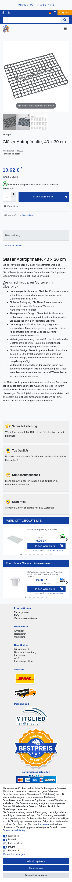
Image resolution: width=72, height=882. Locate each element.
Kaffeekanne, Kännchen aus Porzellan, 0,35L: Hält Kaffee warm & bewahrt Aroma (45, 574)
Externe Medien (16, 843)
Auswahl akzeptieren (36, 875)
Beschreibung (12, 235)
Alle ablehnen (36, 868)
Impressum (20, 655)
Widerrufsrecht (21, 649)
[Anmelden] (3, 12)
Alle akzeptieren (36, 861)
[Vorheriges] (5, 76)
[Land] (50, 12)
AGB (16, 658)
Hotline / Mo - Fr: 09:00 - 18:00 (37, 5)
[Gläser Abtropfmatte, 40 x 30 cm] (11, 122)
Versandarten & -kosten (26, 618)
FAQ (16, 615)
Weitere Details (13, 245)
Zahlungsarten (21, 612)
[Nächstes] (66, 76)
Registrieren (20, 633)
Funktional (13, 850)
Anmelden (19, 630)
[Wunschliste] (55, 12)
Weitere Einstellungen (14, 854)
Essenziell (13, 835)
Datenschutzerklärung (25, 652)
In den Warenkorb (43, 196)
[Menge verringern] (13, 199)
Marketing (13, 839)
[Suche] (64, 20)
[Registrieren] (10, 12)
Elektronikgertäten (23, 661)
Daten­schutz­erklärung (14, 830)
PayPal (12, 847)
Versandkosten (28, 215)
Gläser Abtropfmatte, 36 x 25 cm (42, 529)
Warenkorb (19, 636)
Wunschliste (12, 206)
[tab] (36, 235)
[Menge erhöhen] (13, 194)
